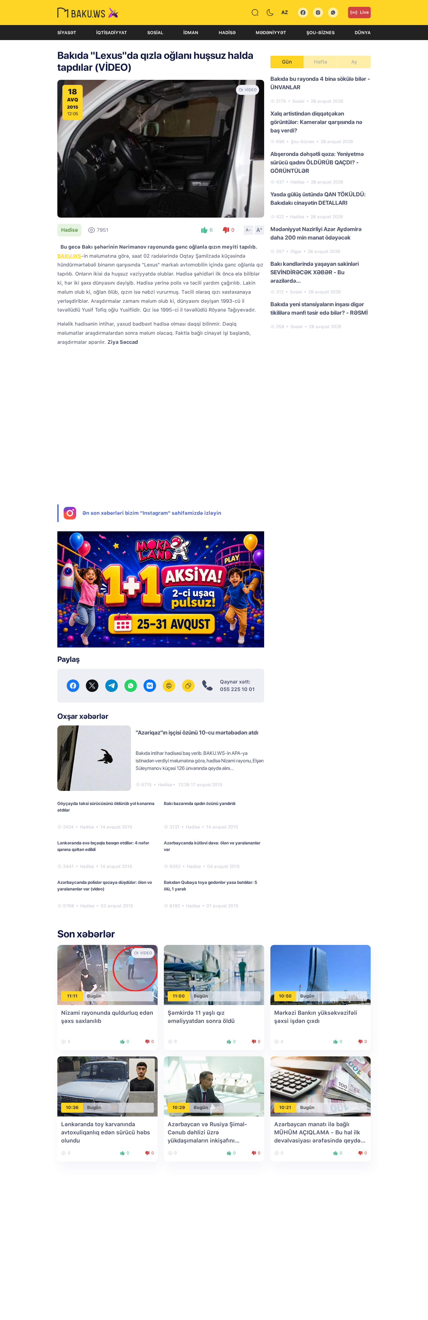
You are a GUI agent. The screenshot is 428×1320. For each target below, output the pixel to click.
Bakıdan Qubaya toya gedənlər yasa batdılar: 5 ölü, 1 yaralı (210, 885)
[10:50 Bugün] (320, 974)
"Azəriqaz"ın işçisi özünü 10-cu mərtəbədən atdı (197, 732)
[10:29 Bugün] (214, 1086)
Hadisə (227, 32)
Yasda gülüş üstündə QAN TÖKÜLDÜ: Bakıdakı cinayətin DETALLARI (318, 198)
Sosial (155, 32)
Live (364, 12)
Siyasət (66, 32)
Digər (295, 251)
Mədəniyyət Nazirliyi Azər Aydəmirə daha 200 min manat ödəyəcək (316, 233)
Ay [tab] (354, 62)
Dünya (363, 32)
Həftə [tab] (320, 62)
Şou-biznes (320, 32)
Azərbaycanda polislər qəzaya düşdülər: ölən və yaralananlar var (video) (104, 885)
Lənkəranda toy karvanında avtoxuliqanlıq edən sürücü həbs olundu (105, 1132)
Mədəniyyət (271, 32)
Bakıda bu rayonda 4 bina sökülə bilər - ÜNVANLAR (320, 82)
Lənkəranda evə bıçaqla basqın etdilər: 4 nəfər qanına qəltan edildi (103, 846)
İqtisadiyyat (111, 32)
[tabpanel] (320, 202)
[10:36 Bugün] (107, 1086)
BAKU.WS (69, 256)
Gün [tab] (287, 62)
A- (248, 229)
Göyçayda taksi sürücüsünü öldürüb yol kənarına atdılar (105, 806)
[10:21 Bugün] (320, 1086)
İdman (190, 32)
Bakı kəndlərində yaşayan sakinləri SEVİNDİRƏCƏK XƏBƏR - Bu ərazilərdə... (314, 272)
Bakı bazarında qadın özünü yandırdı (199, 803)
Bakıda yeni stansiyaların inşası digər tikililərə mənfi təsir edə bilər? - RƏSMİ (319, 308)
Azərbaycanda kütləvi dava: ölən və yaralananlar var (212, 846)
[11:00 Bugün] (214, 974)
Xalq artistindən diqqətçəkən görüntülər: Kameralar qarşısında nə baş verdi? (316, 122)
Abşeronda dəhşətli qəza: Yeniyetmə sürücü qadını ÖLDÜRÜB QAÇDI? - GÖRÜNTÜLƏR (317, 162)
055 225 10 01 (237, 689)
